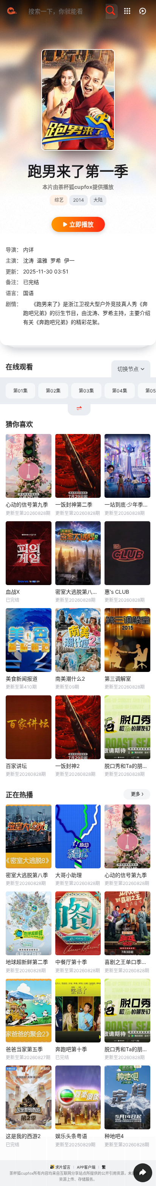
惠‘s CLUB (117, 591)
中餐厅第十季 (71, 962)
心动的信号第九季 (27, 504)
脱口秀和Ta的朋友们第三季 (127, 766)
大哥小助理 (68, 875)
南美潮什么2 (70, 678)
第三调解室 (118, 678)
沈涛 (28, 260)
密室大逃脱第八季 (27, 875)
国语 (28, 293)
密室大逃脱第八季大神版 (78, 591)
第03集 (86, 391)
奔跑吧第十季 (71, 1049)
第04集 (119, 391)
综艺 (59, 200)
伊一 (69, 260)
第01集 (20, 391)
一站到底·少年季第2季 (127, 504)
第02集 (53, 391)
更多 (135, 794)
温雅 (42, 260)
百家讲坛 (16, 766)
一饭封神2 (67, 766)
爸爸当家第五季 (24, 1049)
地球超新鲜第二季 (27, 962)
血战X (13, 591)
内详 (28, 249)
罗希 (55, 260)
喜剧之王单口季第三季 (127, 962)
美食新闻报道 (21, 678)
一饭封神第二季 (73, 504)
